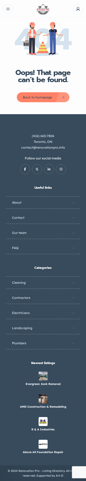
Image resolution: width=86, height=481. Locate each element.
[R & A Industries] (43, 421)
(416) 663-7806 (43, 136)
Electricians (21, 313)
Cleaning (19, 283)
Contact (18, 218)
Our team (19, 233)
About (16, 202)
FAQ (15, 248)
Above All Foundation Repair (43, 452)
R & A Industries (43, 429)
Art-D (59, 475)
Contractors (21, 298)
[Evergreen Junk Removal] (43, 376)
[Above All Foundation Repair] (43, 444)
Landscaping (22, 328)
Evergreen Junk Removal (43, 384)
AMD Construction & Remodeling (43, 406)
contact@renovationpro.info (43, 147)
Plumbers (19, 343)
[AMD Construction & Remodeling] (43, 398)
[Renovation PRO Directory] (43, 9)
